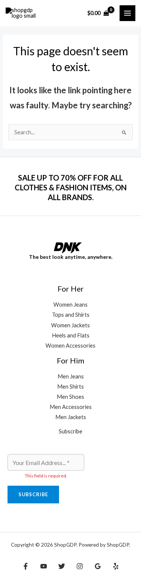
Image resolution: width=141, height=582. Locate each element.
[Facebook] (25, 566)
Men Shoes (70, 397)
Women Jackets (70, 325)
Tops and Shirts (70, 315)
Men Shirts (70, 386)
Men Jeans (71, 376)
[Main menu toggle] (127, 13)
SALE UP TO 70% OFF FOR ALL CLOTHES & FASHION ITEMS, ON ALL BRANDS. (71, 187)
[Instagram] (79, 566)
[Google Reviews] (97, 566)
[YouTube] (43, 566)
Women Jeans (70, 304)
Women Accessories (70, 345)
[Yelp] (115, 566)
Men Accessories (71, 407)
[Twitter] (61, 566)
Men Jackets (70, 417)
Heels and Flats (70, 335)
